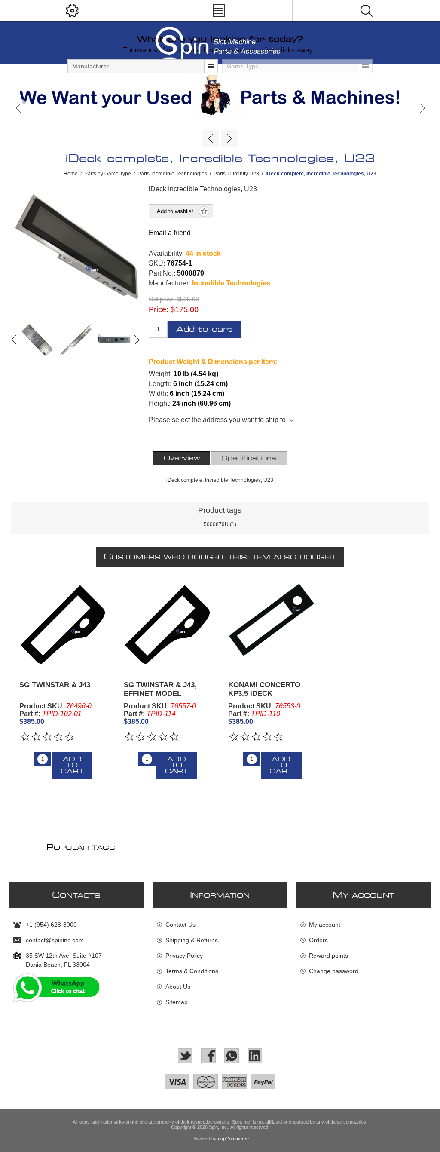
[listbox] (142, 66)
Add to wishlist (175, 211)
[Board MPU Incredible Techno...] (210, 138)
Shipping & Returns (191, 940)
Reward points (328, 955)
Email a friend (170, 232)
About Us (177, 986)
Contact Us (180, 924)
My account (324, 924)
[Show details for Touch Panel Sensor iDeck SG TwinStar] (63, 624)
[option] (220, 95)
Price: (158, 309)
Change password (333, 971)
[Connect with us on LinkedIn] (255, 1056)
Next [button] (421, 108)
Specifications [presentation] (249, 458)
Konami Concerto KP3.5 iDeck (264, 689)
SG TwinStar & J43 (54, 685)
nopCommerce (233, 1138)
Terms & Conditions (191, 971)
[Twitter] (185, 1056)
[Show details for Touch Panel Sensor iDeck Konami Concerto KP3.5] (272, 624)
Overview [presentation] (182, 458)
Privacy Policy (184, 955)
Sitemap (176, 1002)
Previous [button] (18, 108)
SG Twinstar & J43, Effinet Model (160, 689)
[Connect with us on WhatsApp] (231, 1056)
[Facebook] (208, 1056)
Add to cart (204, 329)
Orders (318, 940)
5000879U (216, 524)
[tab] (182, 458)
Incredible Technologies (231, 283)
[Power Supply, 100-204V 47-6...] (229, 138)
